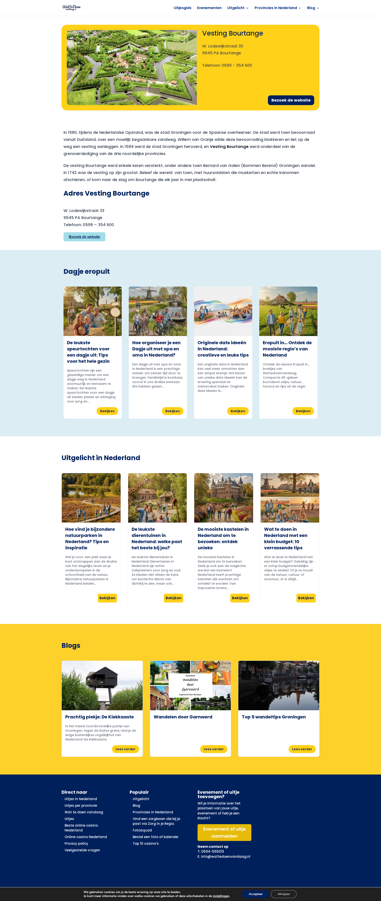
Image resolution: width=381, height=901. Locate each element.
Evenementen (209, 8)
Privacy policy (76, 843)
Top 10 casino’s (146, 843)
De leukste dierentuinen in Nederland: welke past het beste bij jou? (157, 538)
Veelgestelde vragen (82, 850)
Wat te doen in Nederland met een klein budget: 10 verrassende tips (285, 538)
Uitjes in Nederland (81, 799)
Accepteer (256, 894)
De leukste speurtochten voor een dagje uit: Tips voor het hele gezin (88, 352)
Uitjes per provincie (81, 805)
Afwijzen (284, 894)
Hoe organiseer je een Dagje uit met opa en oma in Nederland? (156, 349)
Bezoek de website (291, 100)
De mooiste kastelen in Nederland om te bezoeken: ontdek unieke (223, 538)
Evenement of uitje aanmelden (224, 832)
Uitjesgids (182, 8)
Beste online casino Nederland (81, 828)
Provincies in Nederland (276, 8)
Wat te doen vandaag (84, 812)
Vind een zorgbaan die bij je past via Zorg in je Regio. (156, 821)
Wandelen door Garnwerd (183, 717)
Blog (311, 8)
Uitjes (69, 818)
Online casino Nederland (86, 837)
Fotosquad (142, 830)
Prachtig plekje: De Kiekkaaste (99, 717)
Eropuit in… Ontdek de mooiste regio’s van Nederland (287, 349)
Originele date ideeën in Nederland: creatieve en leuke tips (223, 349)
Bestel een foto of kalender (156, 837)
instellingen (221, 896)
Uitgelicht (236, 8)
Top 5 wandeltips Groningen (274, 717)
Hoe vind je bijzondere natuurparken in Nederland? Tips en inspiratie (90, 538)
